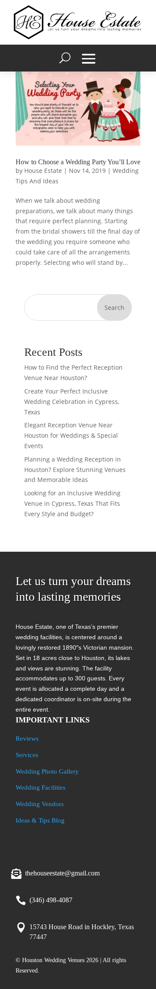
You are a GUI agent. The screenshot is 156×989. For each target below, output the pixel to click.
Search (114, 307)
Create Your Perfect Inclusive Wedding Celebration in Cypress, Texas (71, 401)
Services (27, 755)
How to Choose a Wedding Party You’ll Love (78, 162)
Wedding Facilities (40, 787)
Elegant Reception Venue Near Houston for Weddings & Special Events (71, 435)
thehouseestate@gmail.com (62, 873)
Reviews (27, 738)
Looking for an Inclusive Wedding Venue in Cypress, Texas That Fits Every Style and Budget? (72, 503)
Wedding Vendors (40, 803)
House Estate (43, 170)
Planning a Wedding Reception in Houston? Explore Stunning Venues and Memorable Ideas (75, 469)
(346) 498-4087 (50, 900)
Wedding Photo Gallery (47, 771)
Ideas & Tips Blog (40, 820)
